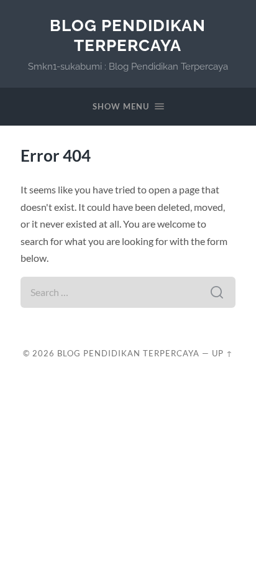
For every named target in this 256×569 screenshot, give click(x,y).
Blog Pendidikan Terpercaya (128, 35)
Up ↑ (222, 353)
